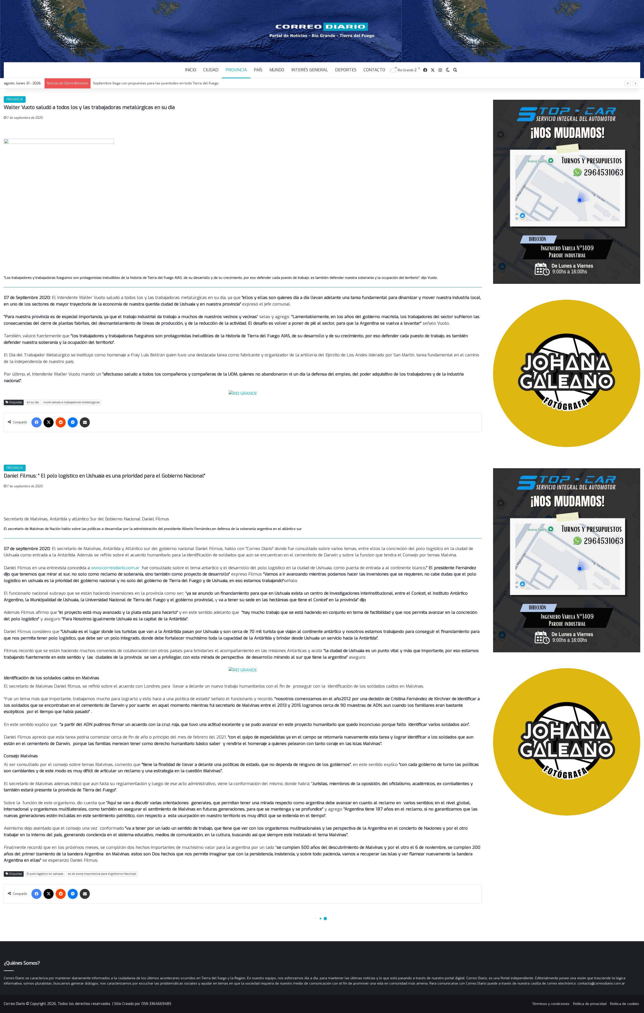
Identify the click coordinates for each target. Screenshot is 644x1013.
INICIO (190, 70)
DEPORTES (345, 70)
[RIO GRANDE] (243, 393)
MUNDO (276, 70)
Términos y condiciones (551, 1004)
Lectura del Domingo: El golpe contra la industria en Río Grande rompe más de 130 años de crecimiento (176, 83)
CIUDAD (210, 70)
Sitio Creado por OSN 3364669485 (142, 1003)
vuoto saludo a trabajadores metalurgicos (71, 402)
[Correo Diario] (322, 30)
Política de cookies (624, 1004)
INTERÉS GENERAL (309, 70)
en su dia (33, 402)
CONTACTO (374, 70)
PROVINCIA (236, 70)
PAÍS (258, 70)
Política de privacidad (590, 1004)
